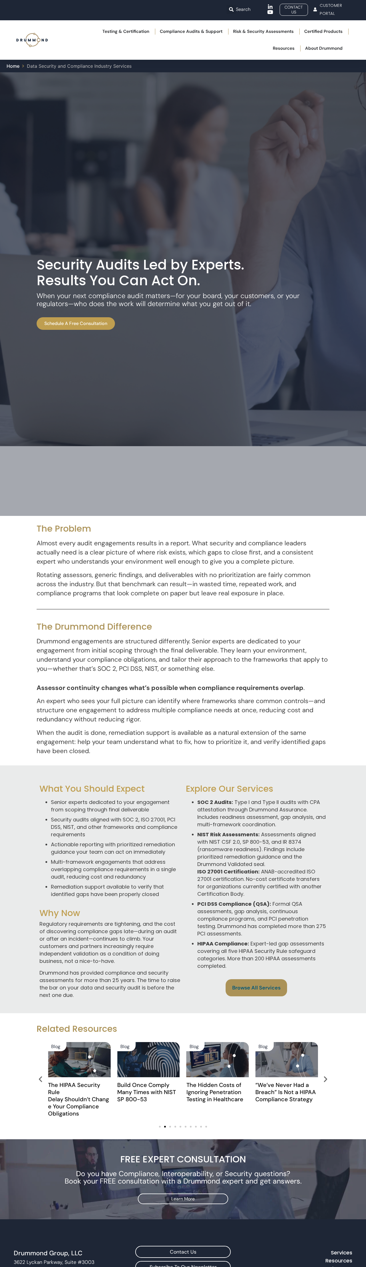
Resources (338, 1260)
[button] (231, 9)
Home (13, 66)
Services (341, 1252)
